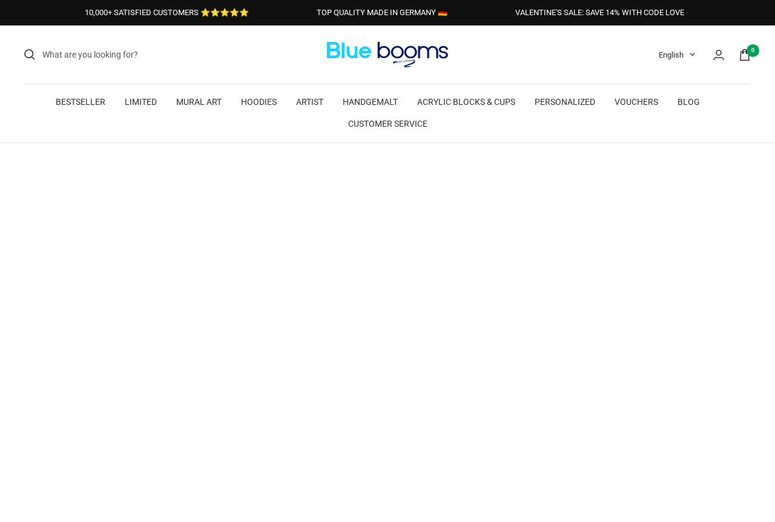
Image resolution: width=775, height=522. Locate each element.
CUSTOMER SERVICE (387, 124)
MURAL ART (199, 102)
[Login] (718, 55)
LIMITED (141, 102)
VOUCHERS (636, 102)
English (671, 54)
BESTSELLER (80, 102)
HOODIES (259, 102)
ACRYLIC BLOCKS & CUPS (466, 102)
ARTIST (309, 102)
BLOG (689, 102)
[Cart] (745, 55)
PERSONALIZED (565, 102)
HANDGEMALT (370, 102)
